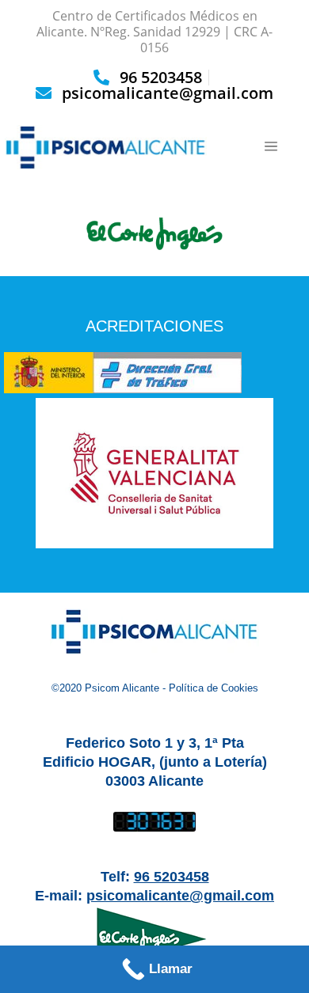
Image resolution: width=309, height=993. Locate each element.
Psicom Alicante (122, 688)
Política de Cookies (213, 688)
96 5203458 (161, 77)
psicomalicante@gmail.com (167, 93)
